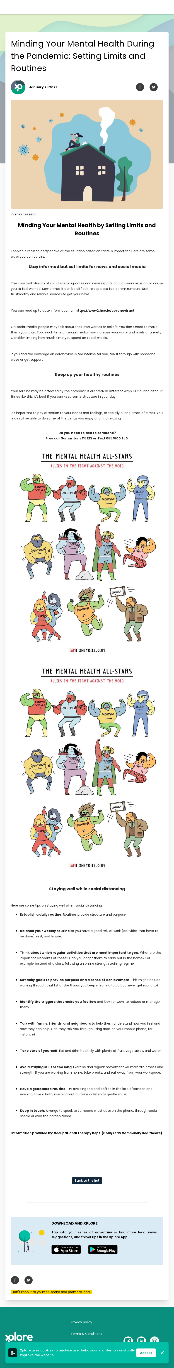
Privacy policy (81, 1322)
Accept (146, 1353)
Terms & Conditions (86, 1333)
